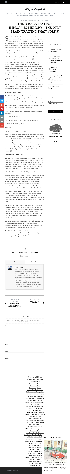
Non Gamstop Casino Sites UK (35, 422)
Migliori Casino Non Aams (35, 379)
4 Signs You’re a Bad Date (56, 464)
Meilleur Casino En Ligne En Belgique (35, 441)
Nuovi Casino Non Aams (35, 453)
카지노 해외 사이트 (35, 445)
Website (7, 358)
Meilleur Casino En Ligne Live (35, 392)
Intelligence (34, 252)
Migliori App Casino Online (35, 437)
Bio (15, 262)
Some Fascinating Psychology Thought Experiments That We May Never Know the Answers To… (55, 136)
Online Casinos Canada (35, 400)
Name (7, 344)
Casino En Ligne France (35, 455)
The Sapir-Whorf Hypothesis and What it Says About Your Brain (15, 303)
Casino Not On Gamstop (35, 408)
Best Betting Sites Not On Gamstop (35, 435)
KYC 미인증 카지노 (35, 443)
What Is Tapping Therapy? (34, 301)
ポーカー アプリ (35, 465)
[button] (2, 97)
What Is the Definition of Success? (54, 69)
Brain (13, 252)
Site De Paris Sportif (35, 463)
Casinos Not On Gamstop (35, 390)
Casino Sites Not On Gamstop (35, 412)
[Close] (45, 437)
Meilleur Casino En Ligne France (35, 414)
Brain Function (23, 252)
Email (7, 351)
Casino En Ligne (35, 386)
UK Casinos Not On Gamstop (35, 394)
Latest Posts (34, 262)
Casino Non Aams (35, 381)
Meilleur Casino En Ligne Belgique (35, 439)
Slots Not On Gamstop (35, 410)
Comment (7, 326)
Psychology (35, 20)
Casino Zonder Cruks (35, 416)
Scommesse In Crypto (35, 447)
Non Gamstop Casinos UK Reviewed (35, 402)
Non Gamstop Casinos (35, 426)
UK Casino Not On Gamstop (35, 433)
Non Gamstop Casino (35, 384)
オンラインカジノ (35, 404)
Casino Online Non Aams (35, 451)
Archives (50, 101)
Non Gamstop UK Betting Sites (35, 398)
